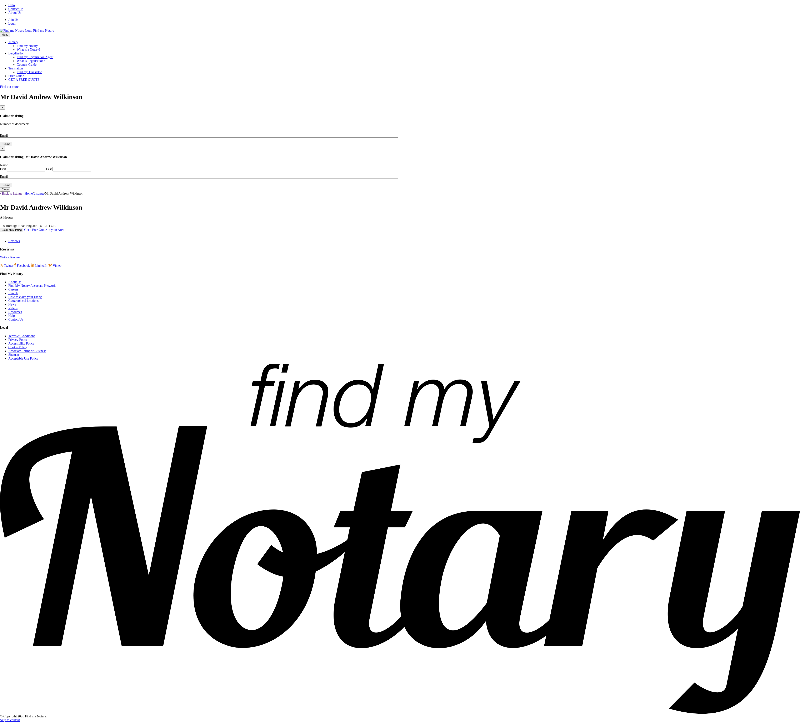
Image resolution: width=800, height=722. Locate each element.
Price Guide (16, 76)
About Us (14, 12)
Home (29, 193)
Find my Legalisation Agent (35, 57)
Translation (15, 68)
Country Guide (26, 64)
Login (12, 23)
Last (49, 169)
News (12, 304)
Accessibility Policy (21, 343)
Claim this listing (12, 229)
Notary (13, 42)
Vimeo (56, 265)
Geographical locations (23, 300)
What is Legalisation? (31, 61)
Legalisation (16, 53)
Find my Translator (29, 72)
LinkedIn (41, 265)
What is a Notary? (28, 49)
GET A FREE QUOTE (24, 79)
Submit (6, 144)
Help (11, 5)
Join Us (13, 19)
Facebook (23, 265)
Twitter (8, 265)
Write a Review (10, 257)
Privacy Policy (18, 339)
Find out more (9, 86)
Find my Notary (27, 46)
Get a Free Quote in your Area (44, 229)
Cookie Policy (17, 347)
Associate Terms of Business (27, 351)
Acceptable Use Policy (23, 358)
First (3, 169)
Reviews (14, 241)
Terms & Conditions (21, 336)
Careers (13, 289)
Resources (15, 312)
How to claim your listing (25, 297)
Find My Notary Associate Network (32, 285)
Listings (39, 193)
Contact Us (15, 9)
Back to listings (11, 193)
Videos (13, 308)
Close (5, 189)
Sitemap (13, 354)
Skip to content (10, 720)
